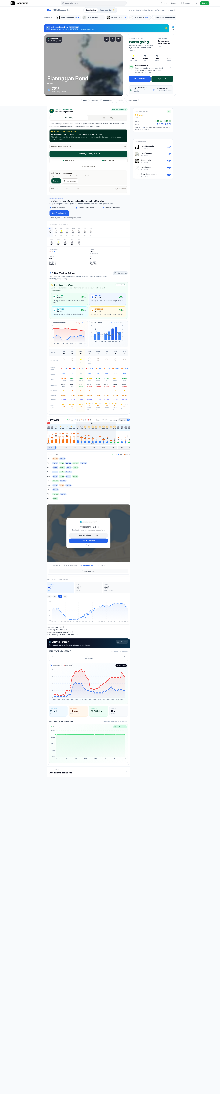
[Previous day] (52, 657)
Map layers (107, 100)
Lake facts (132, 100)
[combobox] (94, 3)
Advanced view (107, 10)
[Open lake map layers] (106, 39)
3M (49, 596)
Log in (204, 3)
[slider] (88, 447)
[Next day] (124, 657)
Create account (70, 181)
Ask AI (164, 79)
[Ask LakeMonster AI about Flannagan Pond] (171, 67)
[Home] (19, 3)
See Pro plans (58, 213)
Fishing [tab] (70, 118)
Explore (164, 3)
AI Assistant (185, 3)
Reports (174, 3)
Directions (141, 79)
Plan (85, 100)
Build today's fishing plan (87, 154)
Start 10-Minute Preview (88, 535)
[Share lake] (112, 39)
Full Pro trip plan (89, 166)
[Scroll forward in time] (129, 436)
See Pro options (88, 541)
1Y (60, 596)
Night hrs (122, 420)
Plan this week (109, 160)
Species (120, 100)
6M (55, 596)
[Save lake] (118, 39)
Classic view (91, 10)
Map (48, 10)
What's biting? (70, 160)
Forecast (95, 100)
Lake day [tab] (109, 118)
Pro (196, 3)
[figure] (88, 683)
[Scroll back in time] (48, 436)
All (65, 596)
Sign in (56, 181)
